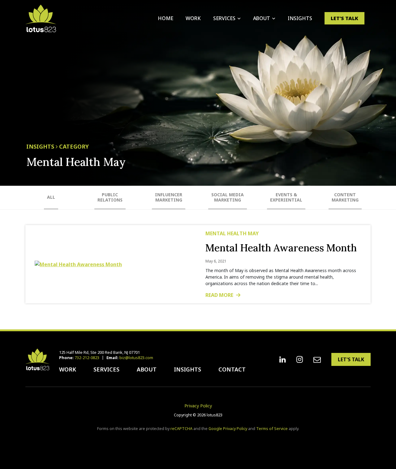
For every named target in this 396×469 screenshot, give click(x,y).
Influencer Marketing (168, 197)
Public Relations (110, 197)
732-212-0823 (87, 357)
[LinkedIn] (282, 359)
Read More (220, 295)
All (51, 197)
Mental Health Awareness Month (281, 247)
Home (165, 18)
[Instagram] (299, 359)
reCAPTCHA (181, 428)
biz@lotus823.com (136, 357)
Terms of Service (272, 428)
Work (193, 18)
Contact (232, 369)
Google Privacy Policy (228, 428)
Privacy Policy (198, 406)
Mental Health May (232, 233)
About (261, 18)
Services (224, 18)
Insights (300, 18)
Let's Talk (351, 359)
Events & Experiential (286, 197)
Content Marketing (345, 197)
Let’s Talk (344, 18)
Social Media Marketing (227, 197)
